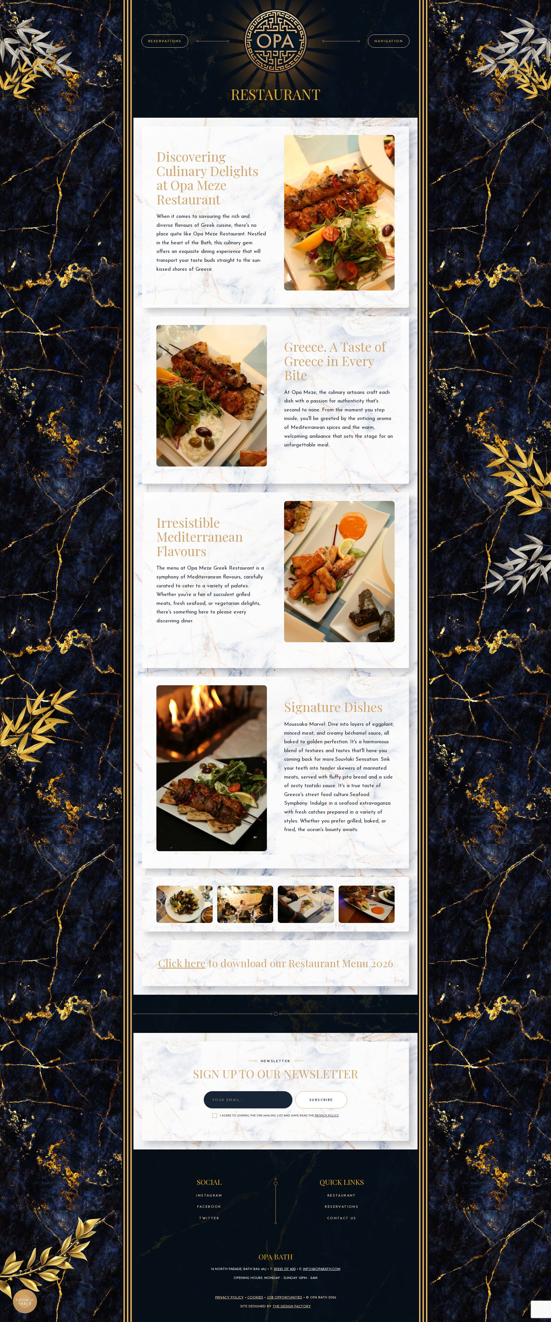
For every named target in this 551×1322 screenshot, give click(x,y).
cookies (255, 1297)
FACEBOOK (209, 1207)
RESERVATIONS (165, 41)
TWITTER (209, 1218)
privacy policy (327, 1115)
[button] (389, 41)
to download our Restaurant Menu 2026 (275, 963)
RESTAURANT (341, 1195)
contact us (341, 1218)
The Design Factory (292, 1306)
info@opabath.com (321, 1269)
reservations (341, 1207)
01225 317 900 (285, 1269)
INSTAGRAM (209, 1195)
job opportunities (284, 1297)
